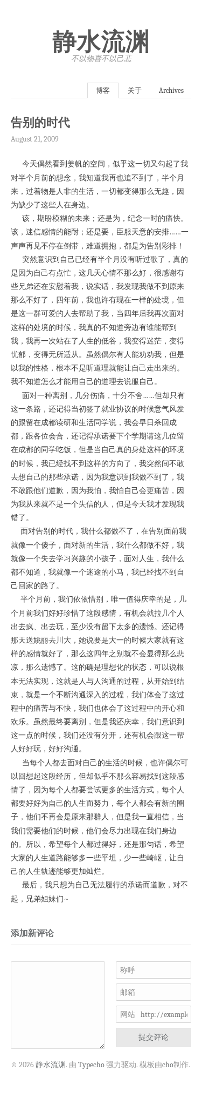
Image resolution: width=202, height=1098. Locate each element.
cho (167, 1064)
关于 (135, 90)
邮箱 (127, 992)
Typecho (91, 1064)
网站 (127, 1014)
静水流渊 (101, 42)
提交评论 (153, 1037)
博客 (103, 90)
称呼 (127, 970)
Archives (171, 90)
